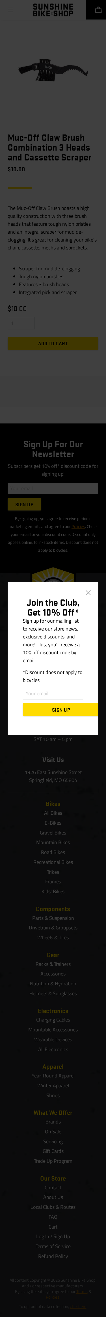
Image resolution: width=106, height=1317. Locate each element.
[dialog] (53, 658)
